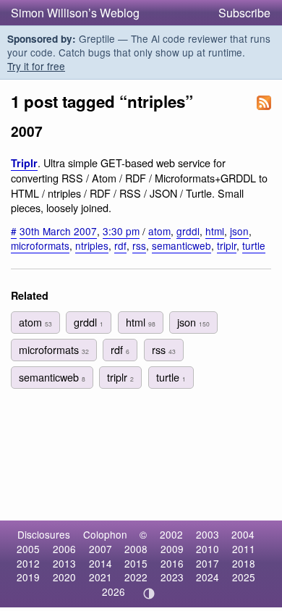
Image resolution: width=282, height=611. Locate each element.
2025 (243, 577)
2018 (243, 563)
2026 (113, 591)
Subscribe (244, 12)
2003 (207, 534)
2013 (64, 563)
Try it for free (36, 66)
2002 (171, 534)
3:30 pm (121, 231)
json (239, 231)
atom (159, 231)
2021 (100, 577)
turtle (253, 245)
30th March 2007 (58, 231)
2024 (207, 577)
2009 (172, 549)
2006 (64, 549)
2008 (136, 549)
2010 (207, 549)
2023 (172, 577)
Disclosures (43, 534)
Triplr (24, 163)
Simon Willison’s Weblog (75, 12)
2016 (172, 563)
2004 (243, 534)
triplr (226, 245)
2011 (243, 549)
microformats (40, 245)
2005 (28, 549)
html (214, 231)
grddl (188, 231)
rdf (120, 245)
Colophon (105, 534)
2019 (28, 577)
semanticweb (181, 245)
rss (139, 245)
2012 (28, 563)
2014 (100, 563)
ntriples (91, 245)
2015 (136, 563)
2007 (100, 549)
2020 (64, 577)
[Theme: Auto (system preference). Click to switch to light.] (149, 593)
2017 (207, 563)
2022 (136, 577)
